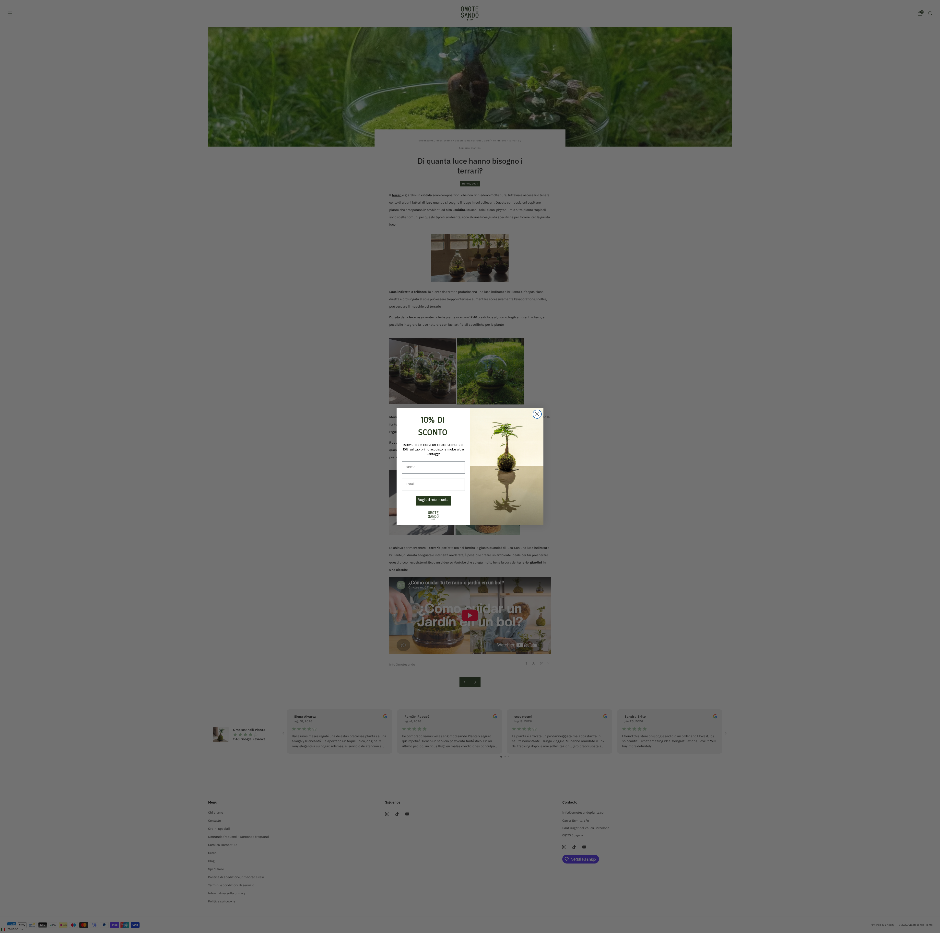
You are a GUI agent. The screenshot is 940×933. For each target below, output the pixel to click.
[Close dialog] (537, 414)
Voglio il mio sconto (433, 500)
